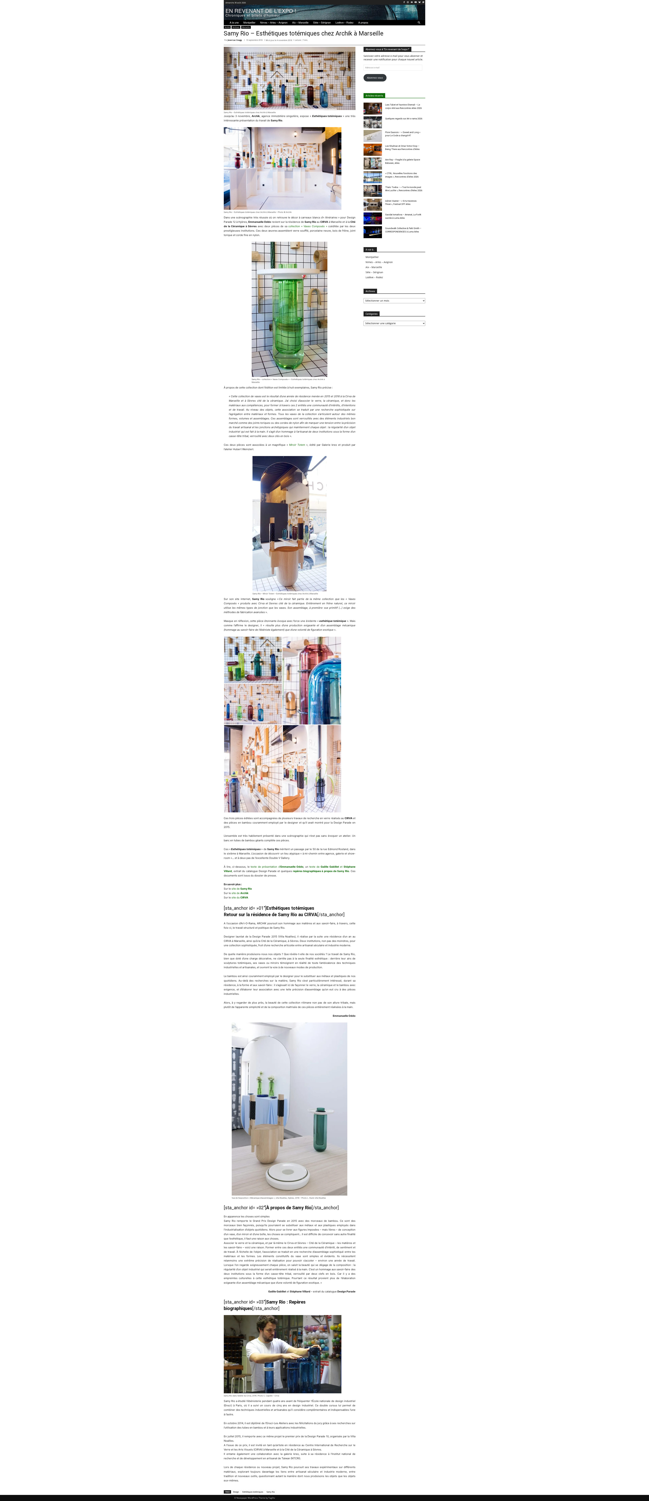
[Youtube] (416, 2)
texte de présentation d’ (277, 866)
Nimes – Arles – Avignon (379, 262)
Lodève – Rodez (374, 277)
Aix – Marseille (374, 267)
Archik (227, 27)
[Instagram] (408, 2)
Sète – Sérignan (374, 272)
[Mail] (412, 2)
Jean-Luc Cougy (235, 40)
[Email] (406, 40)
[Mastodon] (423, 2)
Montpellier (372, 257)
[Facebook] (404, 2)
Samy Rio (271, 1492)
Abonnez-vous (375, 77)
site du (240, 897)
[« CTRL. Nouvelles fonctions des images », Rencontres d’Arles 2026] (373, 177)
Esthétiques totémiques (252, 1492)
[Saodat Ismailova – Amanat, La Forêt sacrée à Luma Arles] (373, 218)
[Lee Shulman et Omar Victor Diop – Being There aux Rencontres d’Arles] (373, 150)
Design (236, 1492)
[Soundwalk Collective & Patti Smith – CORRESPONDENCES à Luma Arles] (373, 232)
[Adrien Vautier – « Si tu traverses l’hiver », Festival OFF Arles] (373, 205)
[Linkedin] (398, 40)
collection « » (307, 226)
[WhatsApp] (390, 40)
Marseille (246, 27)
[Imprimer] (414, 40)
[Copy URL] (421, 40)
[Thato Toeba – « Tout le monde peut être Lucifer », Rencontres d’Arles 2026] (373, 191)
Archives (236, 27)
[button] (419, 22)
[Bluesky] (419, 2)
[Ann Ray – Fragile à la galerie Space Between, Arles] (373, 164)
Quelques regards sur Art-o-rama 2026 (403, 118)
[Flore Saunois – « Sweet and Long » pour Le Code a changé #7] (373, 136)
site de (242, 888)
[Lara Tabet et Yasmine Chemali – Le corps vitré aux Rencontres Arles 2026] (373, 109)
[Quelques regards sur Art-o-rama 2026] (373, 122)
